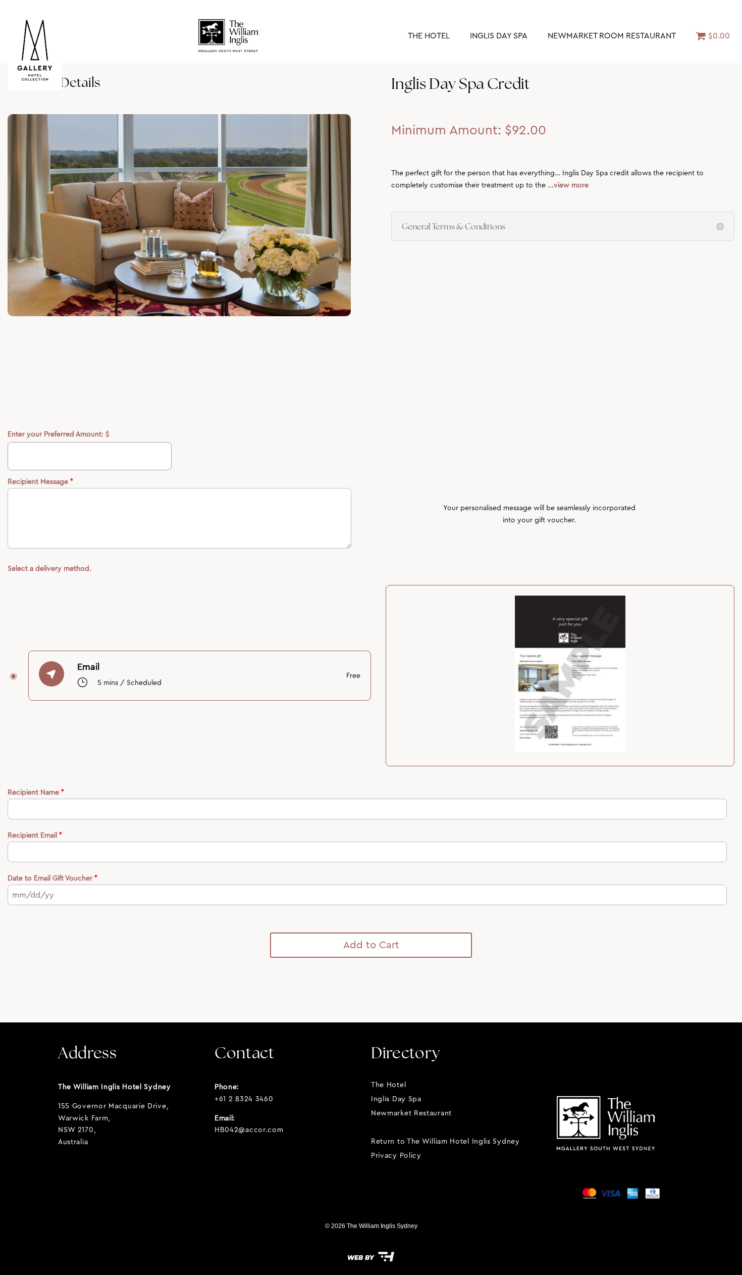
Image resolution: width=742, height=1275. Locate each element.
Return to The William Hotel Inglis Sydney (445, 1141)
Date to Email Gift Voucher (52, 878)
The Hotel (429, 35)
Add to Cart (371, 945)
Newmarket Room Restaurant (612, 35)
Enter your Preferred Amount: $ (59, 434)
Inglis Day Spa (498, 35)
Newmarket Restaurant (411, 1113)
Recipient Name (36, 792)
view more (571, 185)
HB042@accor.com (249, 1129)
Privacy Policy (396, 1155)
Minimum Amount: (448, 130)
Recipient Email (35, 835)
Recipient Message (40, 481)
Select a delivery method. (49, 568)
